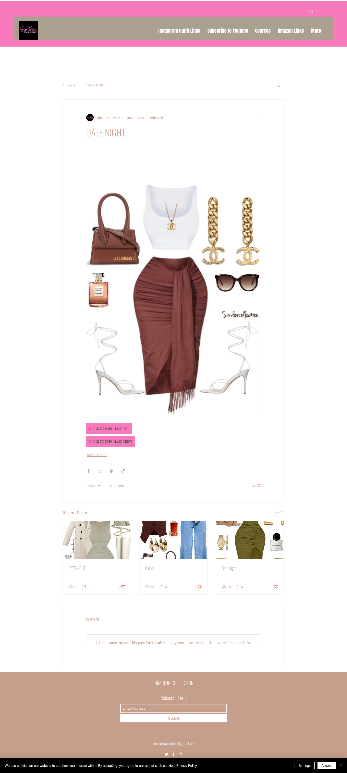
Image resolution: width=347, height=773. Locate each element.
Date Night (229, 568)
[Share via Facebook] (88, 471)
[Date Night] (250, 540)
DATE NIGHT (76, 568)
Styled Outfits (95, 85)
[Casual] (174, 540)
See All (279, 512)
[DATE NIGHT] (97, 540)
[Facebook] (173, 754)
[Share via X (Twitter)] (100, 471)
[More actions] (258, 117)
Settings (305, 765)
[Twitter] (166, 754)
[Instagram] (180, 754)
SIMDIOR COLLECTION (174, 682)
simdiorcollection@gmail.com (174, 743)
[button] (278, 85)
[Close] (341, 765)
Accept (327, 765)
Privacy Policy (186, 765)
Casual (149, 568)
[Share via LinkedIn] (111, 471)
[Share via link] (123, 471)
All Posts (69, 85)
